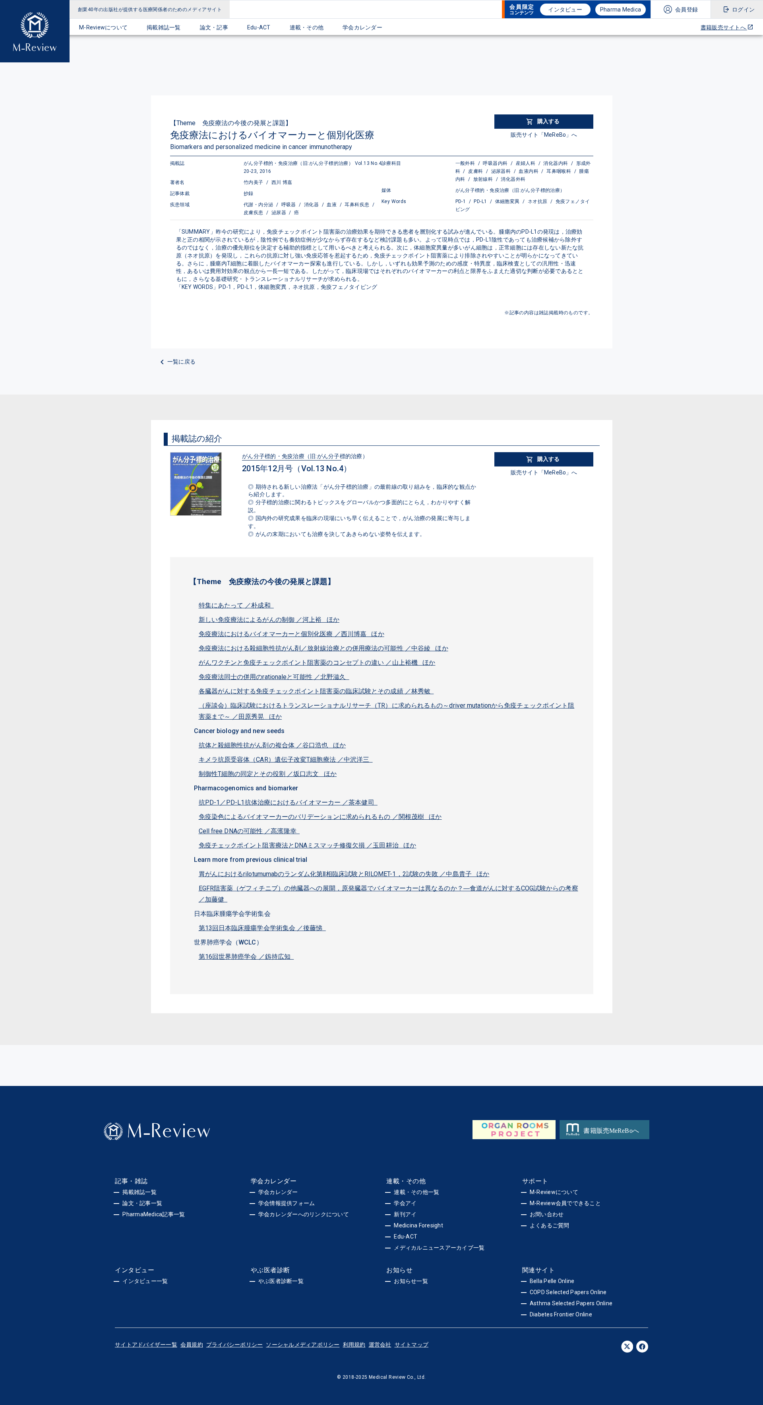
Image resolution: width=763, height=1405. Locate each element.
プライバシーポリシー (234, 1344)
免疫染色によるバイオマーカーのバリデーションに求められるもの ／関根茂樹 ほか (320, 817)
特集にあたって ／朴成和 (236, 605)
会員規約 (191, 1344)
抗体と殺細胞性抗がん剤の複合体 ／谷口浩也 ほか (272, 745)
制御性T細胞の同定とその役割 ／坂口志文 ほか (268, 774)
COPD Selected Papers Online (568, 1292)
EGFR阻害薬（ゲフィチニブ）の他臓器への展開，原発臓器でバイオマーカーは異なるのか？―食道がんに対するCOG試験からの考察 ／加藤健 (388, 893)
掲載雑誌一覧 (164, 27)
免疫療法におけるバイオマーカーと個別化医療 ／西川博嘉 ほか (291, 634)
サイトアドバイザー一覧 (146, 1344)
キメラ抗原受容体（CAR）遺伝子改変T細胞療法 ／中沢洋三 (286, 759)
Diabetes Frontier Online (561, 1314)
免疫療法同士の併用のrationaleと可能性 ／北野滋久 (274, 677)
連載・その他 (307, 27)
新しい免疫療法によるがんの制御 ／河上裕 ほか (269, 619)
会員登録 (686, 9)
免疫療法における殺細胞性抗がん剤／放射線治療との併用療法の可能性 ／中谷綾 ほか (323, 648)
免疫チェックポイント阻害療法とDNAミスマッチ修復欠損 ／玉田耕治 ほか (307, 845)
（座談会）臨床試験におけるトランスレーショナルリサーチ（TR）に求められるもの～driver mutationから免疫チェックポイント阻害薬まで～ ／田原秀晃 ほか (387, 711)
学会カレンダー (362, 27)
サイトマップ (412, 1344)
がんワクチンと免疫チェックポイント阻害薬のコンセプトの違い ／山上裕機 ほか (317, 662)
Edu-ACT (259, 27)
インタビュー (565, 9)
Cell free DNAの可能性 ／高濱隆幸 (249, 831)
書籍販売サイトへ (724, 27)
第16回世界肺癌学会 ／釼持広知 (246, 956)
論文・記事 (214, 27)
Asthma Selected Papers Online (571, 1303)
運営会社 (380, 1344)
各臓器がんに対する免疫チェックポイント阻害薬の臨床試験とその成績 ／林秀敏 (316, 691)
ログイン (743, 9)
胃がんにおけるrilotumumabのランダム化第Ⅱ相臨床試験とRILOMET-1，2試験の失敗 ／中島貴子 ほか (344, 874)
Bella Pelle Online (552, 1281)
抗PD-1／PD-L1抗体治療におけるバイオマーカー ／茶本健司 (288, 802)
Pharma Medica (620, 9)
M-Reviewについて (103, 27)
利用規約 (354, 1344)
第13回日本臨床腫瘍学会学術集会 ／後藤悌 (262, 928)
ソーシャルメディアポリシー (302, 1344)
